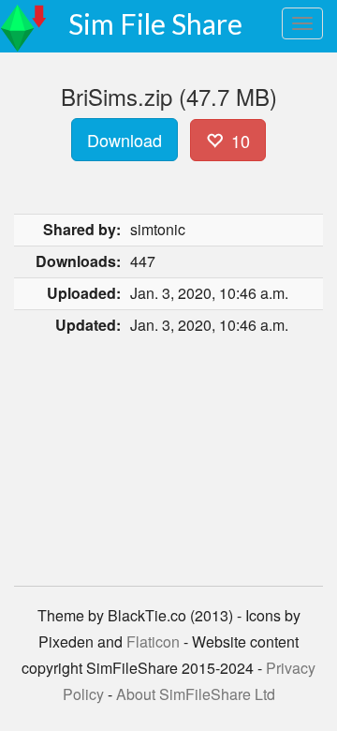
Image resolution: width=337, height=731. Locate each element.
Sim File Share (155, 23)
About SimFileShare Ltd (195, 694)
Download (124, 139)
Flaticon (153, 641)
